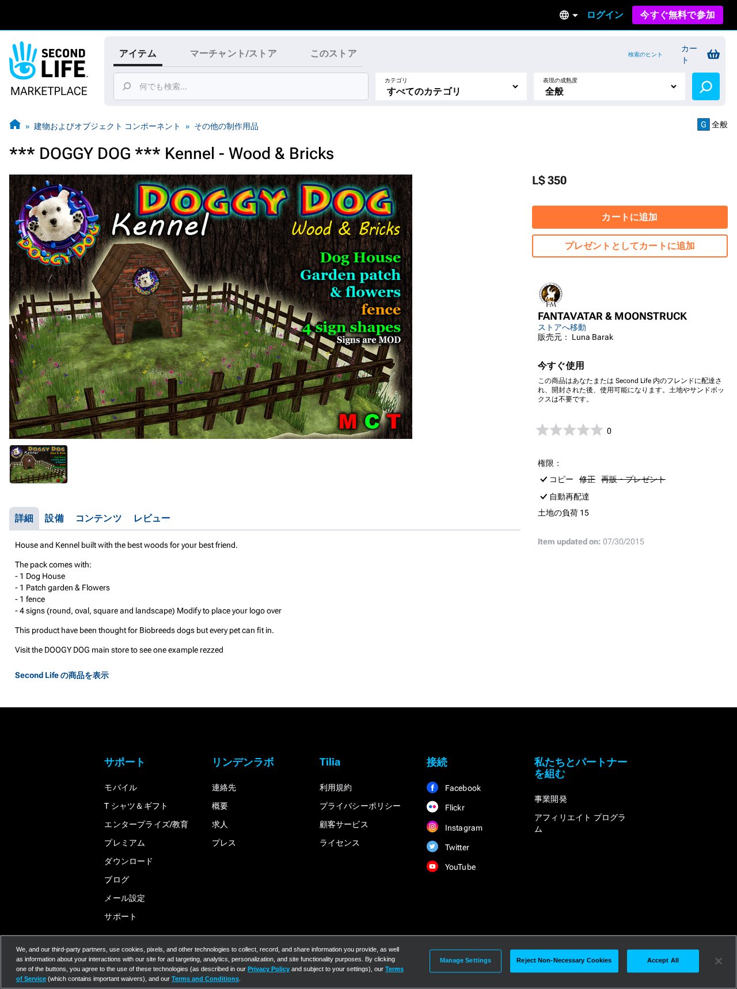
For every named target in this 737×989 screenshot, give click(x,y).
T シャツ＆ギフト (136, 805)
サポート (120, 916)
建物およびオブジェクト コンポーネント (107, 126)
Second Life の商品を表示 (62, 675)
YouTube (459, 866)
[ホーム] (15, 126)
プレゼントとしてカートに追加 (630, 245)
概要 (220, 805)
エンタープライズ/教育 (146, 824)
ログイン (605, 14)
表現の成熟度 (560, 80)
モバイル (120, 787)
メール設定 (124, 898)
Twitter (456, 847)
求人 (220, 824)
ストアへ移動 (562, 327)
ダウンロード (128, 861)
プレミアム (124, 842)
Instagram (463, 827)
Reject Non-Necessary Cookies (563, 960)
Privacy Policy (269, 968)
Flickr (453, 807)
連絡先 (224, 787)
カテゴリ (396, 80)
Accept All (663, 960)
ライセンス (340, 842)
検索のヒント (645, 54)
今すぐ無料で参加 (677, 14)
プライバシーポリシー (360, 805)
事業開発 (550, 799)
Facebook (462, 788)
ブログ (116, 879)
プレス (224, 842)
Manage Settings (466, 960)
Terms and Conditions (205, 978)
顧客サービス (344, 824)
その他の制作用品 (226, 126)
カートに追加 (630, 216)
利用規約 (336, 787)
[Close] (718, 960)
